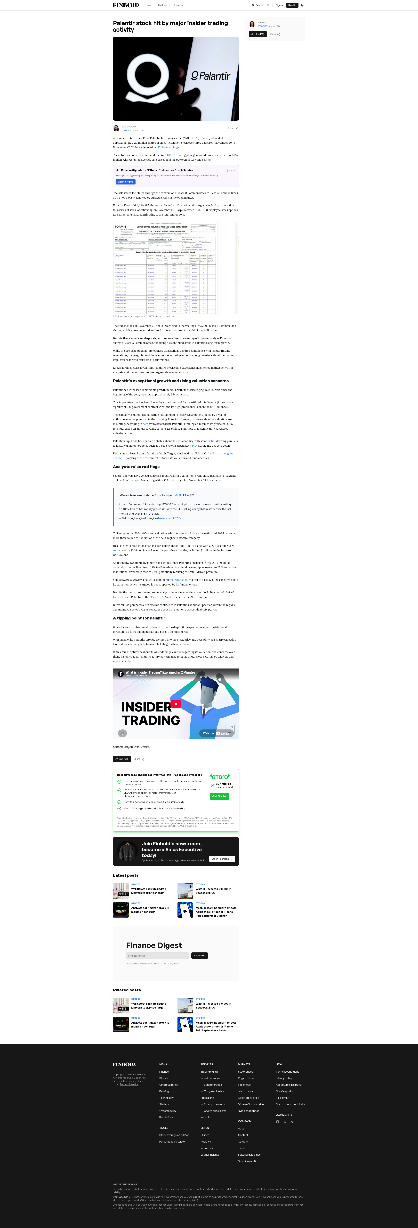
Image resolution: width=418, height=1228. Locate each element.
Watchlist (206, 1117)
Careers (243, 1141)
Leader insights (210, 1154)
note (220, 480)
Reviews (206, 1141)
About (241, 1128)
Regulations (166, 1117)
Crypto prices (246, 1078)
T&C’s (162, 963)
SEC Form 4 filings (168, 147)
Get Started (219, 796)
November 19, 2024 (169, 518)
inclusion (154, 627)
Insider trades (210, 1078)
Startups (164, 1104)
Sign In (279, 5)
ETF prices (244, 1084)
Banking (164, 1091)
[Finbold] (126, 5)
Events (242, 1148)
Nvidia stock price (248, 1110)
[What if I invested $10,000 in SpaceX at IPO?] (185, 891)
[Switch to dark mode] (302, 5)
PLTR (195, 138)
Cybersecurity (167, 1110)
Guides (205, 1135)
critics (212, 441)
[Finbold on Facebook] (278, 1122)
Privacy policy (284, 1078)
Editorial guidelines (249, 1154)
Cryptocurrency (168, 1084)
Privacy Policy (172, 963)
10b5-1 (171, 155)
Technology (166, 1097)
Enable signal (125, 181)
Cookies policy (285, 1091)
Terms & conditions (287, 1071)
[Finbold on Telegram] (292, 1122)
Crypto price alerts (213, 1110)
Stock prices (245, 1071)
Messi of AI (158, 597)
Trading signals (209, 1071)
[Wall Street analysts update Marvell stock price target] (121, 891)
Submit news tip (247, 1161)
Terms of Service (129, 1084)
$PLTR (178, 495)
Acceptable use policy (289, 1084)
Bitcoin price (245, 1091)
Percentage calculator (172, 1141)
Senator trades (211, 1084)
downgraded (180, 579)
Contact (243, 1135)
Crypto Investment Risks (290, 1104)
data (145, 424)
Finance (164, 1071)
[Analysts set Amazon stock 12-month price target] (121, 910)
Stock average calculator (174, 1135)
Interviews (207, 1148)
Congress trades (212, 1091)
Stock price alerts (213, 1104)
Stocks (126, 130)
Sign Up (292, 5)
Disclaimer (282, 1097)
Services (207, 1064)
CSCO (193, 445)
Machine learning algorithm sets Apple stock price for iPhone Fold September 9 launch (216, 911)
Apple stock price (248, 1097)
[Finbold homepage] (131, 1064)
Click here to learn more (154, 1200)
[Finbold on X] (285, 1122)
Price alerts (207, 1097)
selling (117, 550)
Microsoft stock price (251, 1104)
